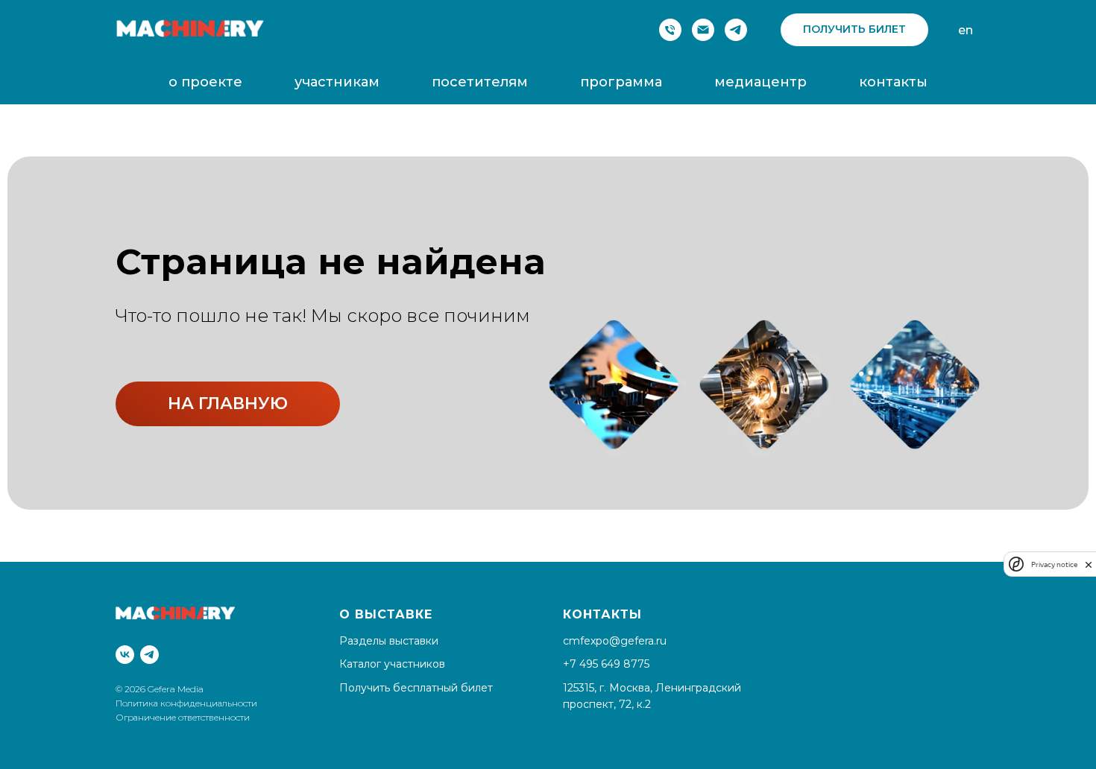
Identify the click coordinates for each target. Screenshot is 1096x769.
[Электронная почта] (703, 30)
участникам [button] (337, 82)
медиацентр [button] (760, 82)
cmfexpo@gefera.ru (615, 641)
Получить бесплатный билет (416, 687)
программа (621, 82)
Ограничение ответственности (183, 717)
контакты (893, 82)
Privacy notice (1054, 564)
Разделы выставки (388, 641)
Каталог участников (392, 664)
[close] (1089, 564)
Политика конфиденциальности (187, 703)
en (965, 30)
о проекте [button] (205, 82)
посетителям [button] (480, 82)
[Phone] (670, 30)
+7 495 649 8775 (606, 664)
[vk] (125, 654)
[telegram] (736, 30)
